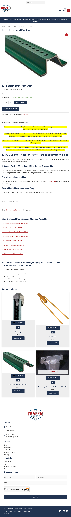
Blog (5, 469)
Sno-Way (6, 455)
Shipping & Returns (10, 466)
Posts (12, 26)
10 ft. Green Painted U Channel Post (13, 245)
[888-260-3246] (9, 430)
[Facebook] (60, 511)
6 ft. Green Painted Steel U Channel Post (15, 232)
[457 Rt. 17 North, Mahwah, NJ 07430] (11, 435)
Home (3, 26)
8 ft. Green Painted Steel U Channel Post (15, 236)
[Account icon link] (60, 10)
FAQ (5, 464)
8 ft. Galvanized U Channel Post (12, 241)
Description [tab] (6, 122)
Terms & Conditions (23, 511)
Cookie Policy (12, 511)
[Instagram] (67, 511)
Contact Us (7, 462)
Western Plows (8, 450)
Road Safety (8, 447)
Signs (8, 26)
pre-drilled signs (50, 181)
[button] (66, 34)
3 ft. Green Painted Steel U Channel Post (15, 223)
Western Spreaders (10, 452)
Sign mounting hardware (13, 210)
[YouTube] (64, 511)
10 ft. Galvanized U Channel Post (12, 249)
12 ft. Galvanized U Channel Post (12, 254)
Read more (52, 393)
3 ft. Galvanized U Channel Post (12, 227)
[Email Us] (8, 427)
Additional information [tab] (20, 122)
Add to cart (20, 102)
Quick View (19, 323)
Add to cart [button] (18, 338)
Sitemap (6, 513)
